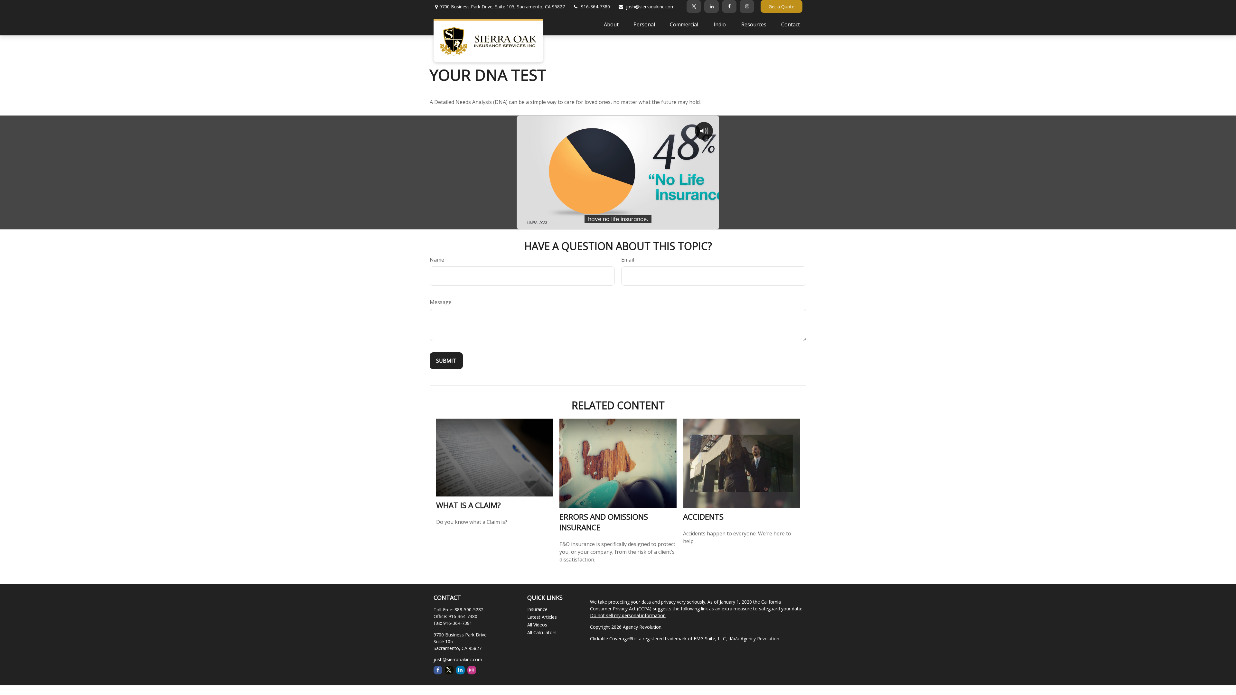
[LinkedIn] (711, 6)
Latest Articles (542, 617)
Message (441, 302)
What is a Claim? (468, 505)
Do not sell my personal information (628, 615)
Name (437, 259)
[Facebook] (729, 6)
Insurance (537, 609)
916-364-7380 (595, 7)
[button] (611, 24)
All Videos (537, 625)
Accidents (703, 516)
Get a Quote (781, 7)
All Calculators (542, 632)
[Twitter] (694, 6)
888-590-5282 (468, 610)
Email (627, 259)
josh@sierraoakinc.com (650, 7)
